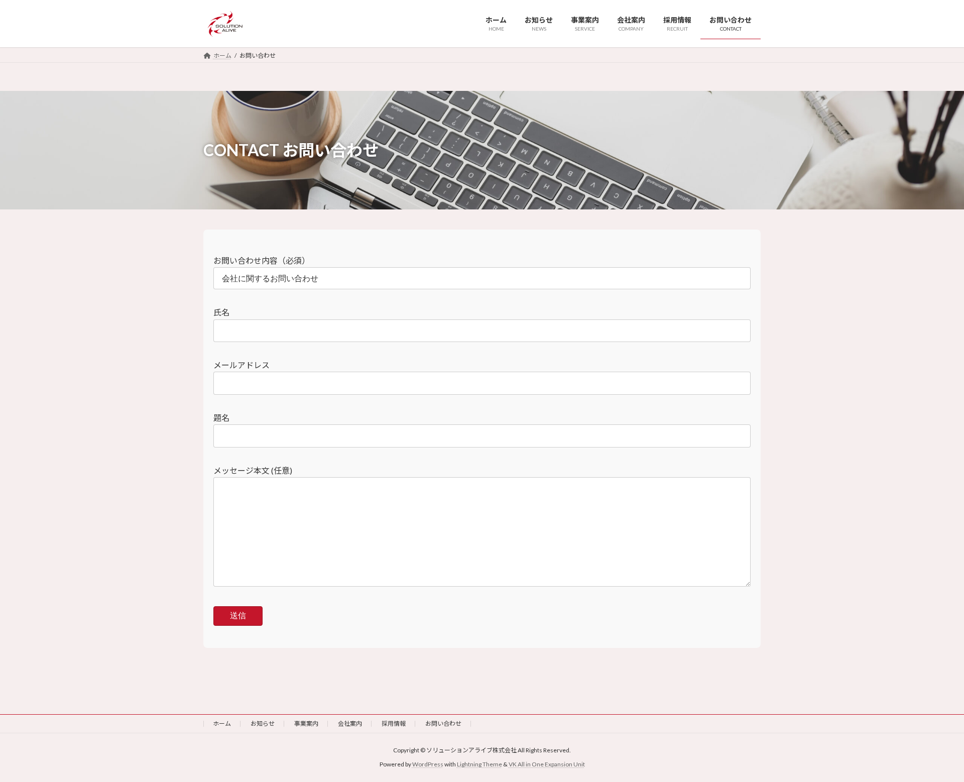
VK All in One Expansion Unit (547, 764)
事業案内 (306, 723)
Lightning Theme (479, 764)
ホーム (222, 723)
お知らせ (263, 723)
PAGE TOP (933, 748)
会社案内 (350, 723)
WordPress (427, 764)
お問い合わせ (443, 723)
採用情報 (394, 723)
